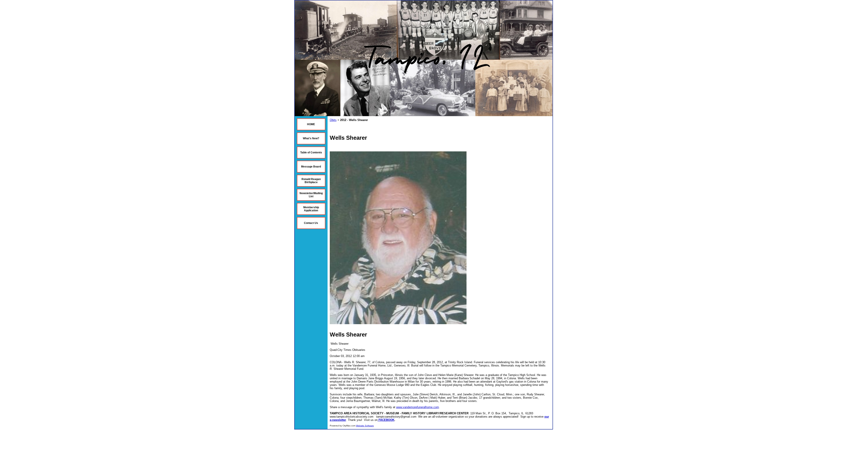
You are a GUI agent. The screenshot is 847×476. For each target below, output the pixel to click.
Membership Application (311, 209)
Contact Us (311, 223)
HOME (311, 124)
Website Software (365, 425)
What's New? (311, 138)
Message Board (311, 166)
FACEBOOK (386, 420)
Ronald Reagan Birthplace (311, 181)
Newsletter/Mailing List (311, 195)
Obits (333, 120)
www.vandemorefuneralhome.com (417, 407)
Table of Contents (311, 152)
